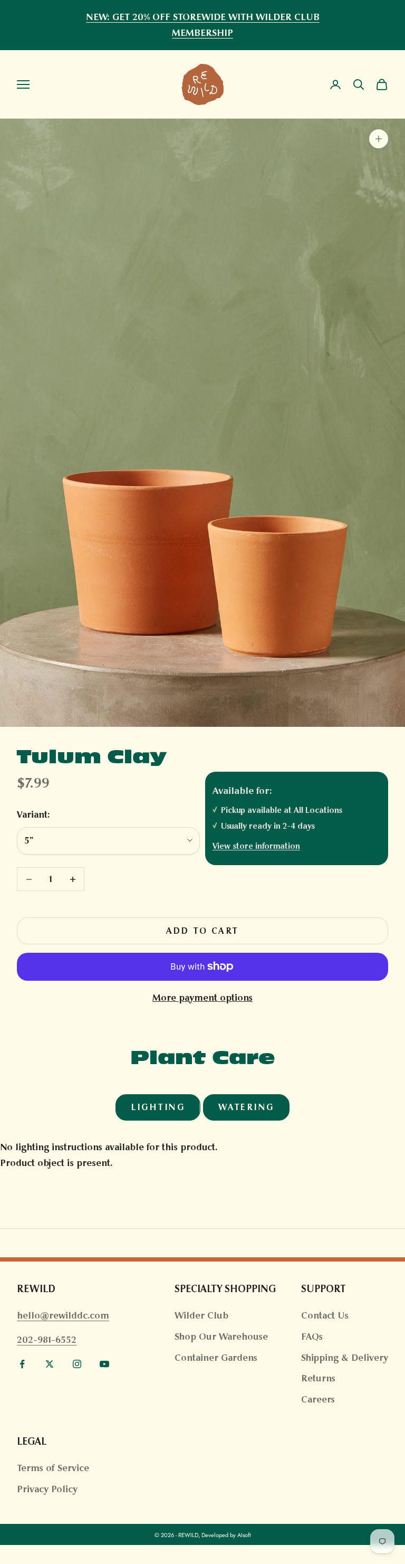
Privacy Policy (47, 1489)
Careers (318, 1399)
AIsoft (244, 1535)
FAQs (312, 1336)
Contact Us (325, 1315)
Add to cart (202, 930)
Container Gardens (216, 1357)
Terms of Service (53, 1468)
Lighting (158, 1107)
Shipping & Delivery (344, 1357)
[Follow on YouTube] (104, 1364)
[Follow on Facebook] (22, 1364)
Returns (318, 1378)
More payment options (202, 997)
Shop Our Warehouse (221, 1336)
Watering (246, 1107)
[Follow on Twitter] (49, 1364)
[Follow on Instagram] (77, 1364)
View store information (256, 846)
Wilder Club (201, 1315)
